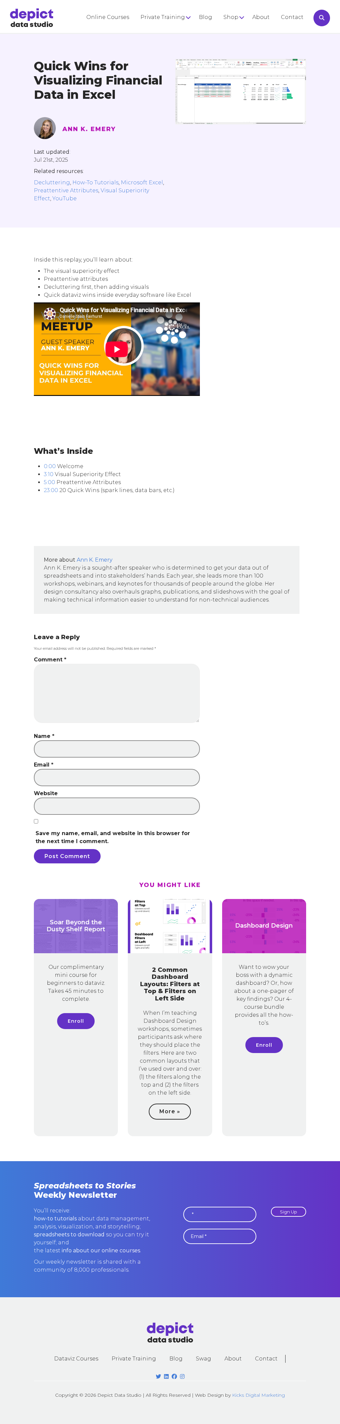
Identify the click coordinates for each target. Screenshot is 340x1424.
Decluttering (52, 182)
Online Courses (107, 17)
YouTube (64, 198)
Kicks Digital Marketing (258, 1395)
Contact (292, 17)
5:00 (49, 482)
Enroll (76, 1021)
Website (46, 793)
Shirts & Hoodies (246, 30)
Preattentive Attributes (66, 190)
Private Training (162, 17)
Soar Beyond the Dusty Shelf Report (75, 926)
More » (169, 1111)
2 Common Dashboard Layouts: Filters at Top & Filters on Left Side (170, 984)
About (261, 17)
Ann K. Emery (89, 129)
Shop (230, 17)
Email (43, 765)
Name (44, 736)
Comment (50, 659)
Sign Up (288, 1211)
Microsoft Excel (142, 182)
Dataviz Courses (76, 1358)
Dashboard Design (264, 925)
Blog (205, 17)
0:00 (50, 466)
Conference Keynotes (170, 42)
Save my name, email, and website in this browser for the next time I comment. (113, 837)
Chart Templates (246, 54)
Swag (203, 1358)
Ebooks (233, 42)
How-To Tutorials (95, 182)
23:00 (51, 490)
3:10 (48, 474)
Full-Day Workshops (168, 30)
